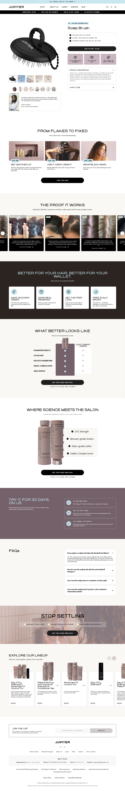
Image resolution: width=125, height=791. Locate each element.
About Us (59, 751)
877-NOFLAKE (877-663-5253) (58, 762)
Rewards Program (47, 751)
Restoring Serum (64, 769)
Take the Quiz (34, 751)
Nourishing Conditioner (49, 769)
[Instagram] (60, 747)
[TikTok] (65, 747)
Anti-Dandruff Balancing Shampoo (27, 769)
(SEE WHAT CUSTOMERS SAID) (79, 23)
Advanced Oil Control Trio (71, 683)
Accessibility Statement (75, 777)
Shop (13, 703)
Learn (67, 751)
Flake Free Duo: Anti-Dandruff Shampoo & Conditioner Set (46, 685)
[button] (107, 7)
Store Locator (90, 751)
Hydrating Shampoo (79, 769)
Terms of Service (60, 777)
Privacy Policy (47, 777)
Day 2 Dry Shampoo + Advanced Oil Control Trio (18, 685)
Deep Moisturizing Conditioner (99, 769)
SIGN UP (101, 730)
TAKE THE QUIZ (63, 180)
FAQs (73, 751)
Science (80, 751)
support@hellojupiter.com (101, 762)
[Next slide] (114, 658)
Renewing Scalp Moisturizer (62, 772)
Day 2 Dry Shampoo (95, 683)
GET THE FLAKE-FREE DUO (62, 382)
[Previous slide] (109, 658)
